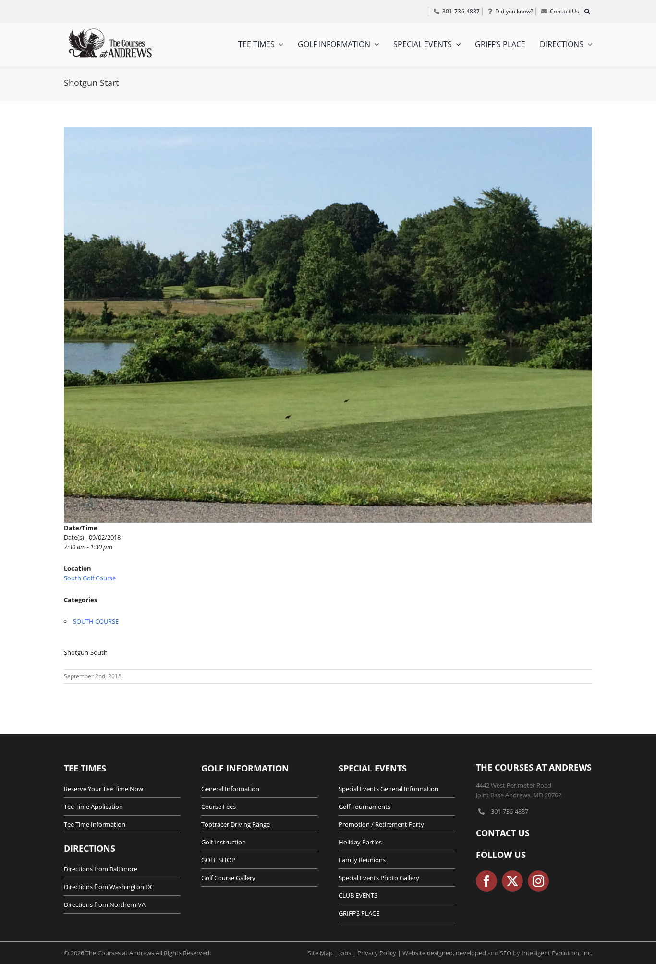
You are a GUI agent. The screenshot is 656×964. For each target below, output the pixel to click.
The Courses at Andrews (534, 767)
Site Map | (323, 953)
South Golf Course (90, 578)
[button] (587, 11)
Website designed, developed (444, 953)
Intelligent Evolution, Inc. (557, 953)
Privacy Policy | (379, 953)
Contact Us (503, 833)
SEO (505, 953)
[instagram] (538, 881)
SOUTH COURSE (96, 621)
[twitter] (512, 881)
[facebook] (486, 881)
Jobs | (348, 953)
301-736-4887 (509, 811)
